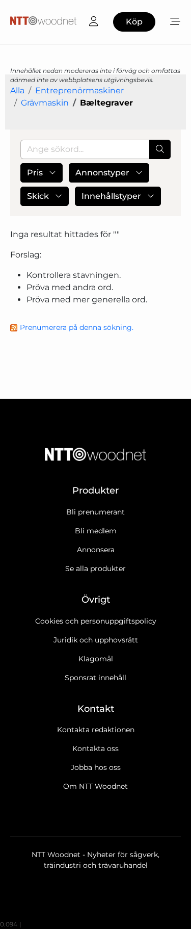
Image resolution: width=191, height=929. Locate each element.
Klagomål (95, 658)
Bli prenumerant (95, 512)
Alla (17, 90)
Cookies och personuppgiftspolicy (95, 621)
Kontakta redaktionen (95, 729)
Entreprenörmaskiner (79, 90)
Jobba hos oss (96, 767)
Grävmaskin (45, 103)
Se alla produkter (95, 568)
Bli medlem (96, 530)
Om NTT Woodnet (95, 786)
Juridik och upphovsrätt (95, 639)
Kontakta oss (95, 748)
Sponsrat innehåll (95, 677)
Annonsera (96, 549)
